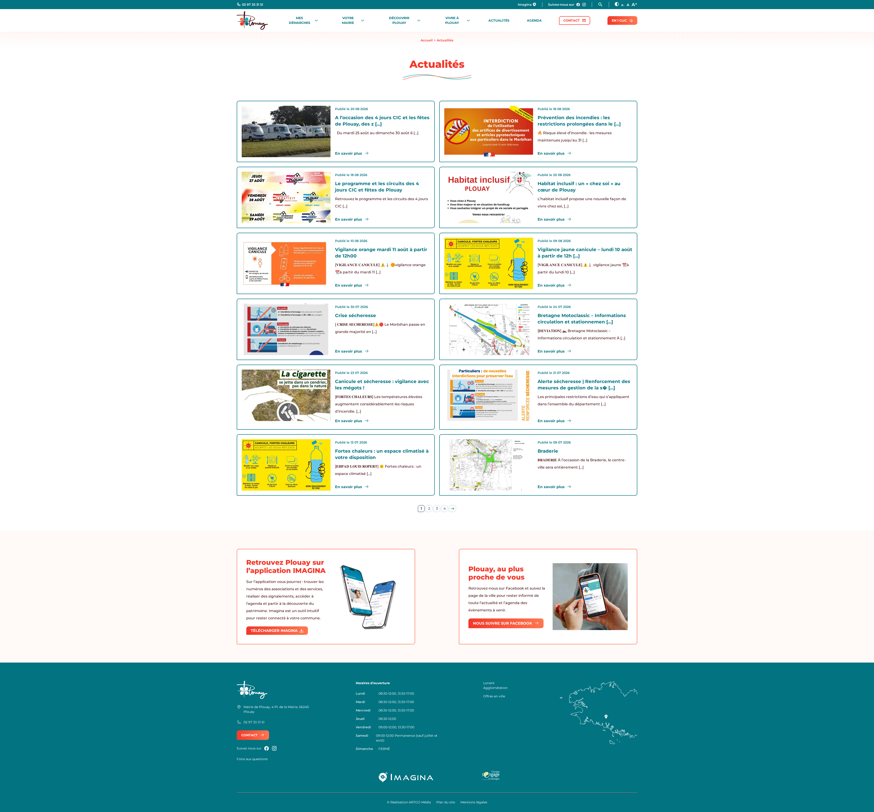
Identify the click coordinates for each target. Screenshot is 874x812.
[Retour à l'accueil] (252, 20)
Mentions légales (473, 802)
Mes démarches (299, 20)
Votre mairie (348, 20)
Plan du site (445, 802)
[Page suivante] (452, 508)
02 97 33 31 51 (252, 5)
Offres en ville (494, 696)
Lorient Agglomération (495, 685)
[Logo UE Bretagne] (491, 777)
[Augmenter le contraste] (617, 4)
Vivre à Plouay (452, 20)
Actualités (498, 20)
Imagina (525, 5)
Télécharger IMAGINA (274, 630)
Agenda (534, 20)
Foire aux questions (252, 759)
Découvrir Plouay (399, 20)
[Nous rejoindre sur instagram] (584, 5)
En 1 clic (619, 20)
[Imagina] (406, 777)
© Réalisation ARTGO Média (409, 802)
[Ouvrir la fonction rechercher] (603, 4)
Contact (571, 20)
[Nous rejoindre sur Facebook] (578, 5)
